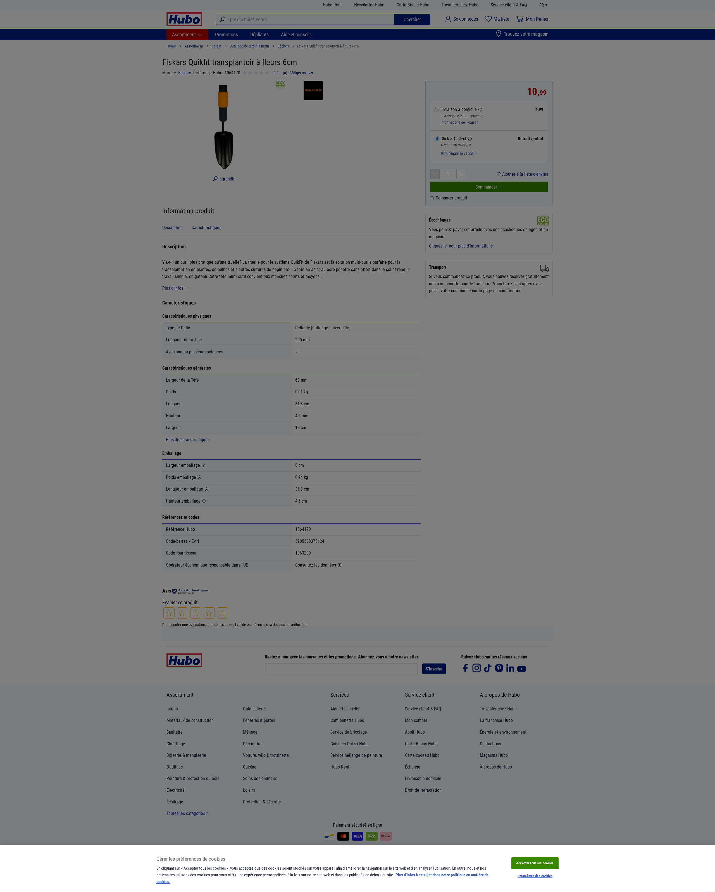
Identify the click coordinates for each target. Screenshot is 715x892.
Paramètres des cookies (535, 875)
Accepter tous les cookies (535, 862)
